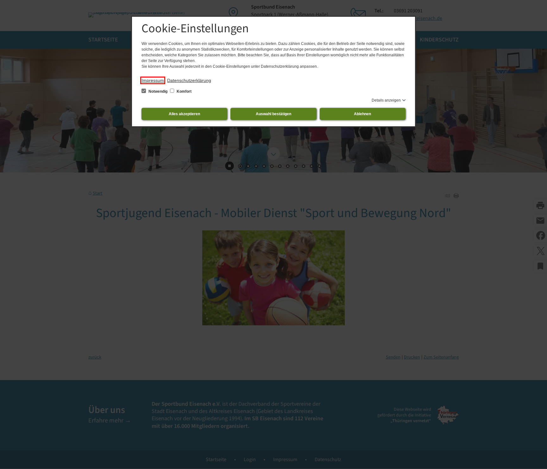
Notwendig (158, 91)
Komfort (184, 91)
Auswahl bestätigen (273, 114)
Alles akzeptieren (184, 114)
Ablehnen (362, 114)
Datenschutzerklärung (189, 80)
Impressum (152, 80)
